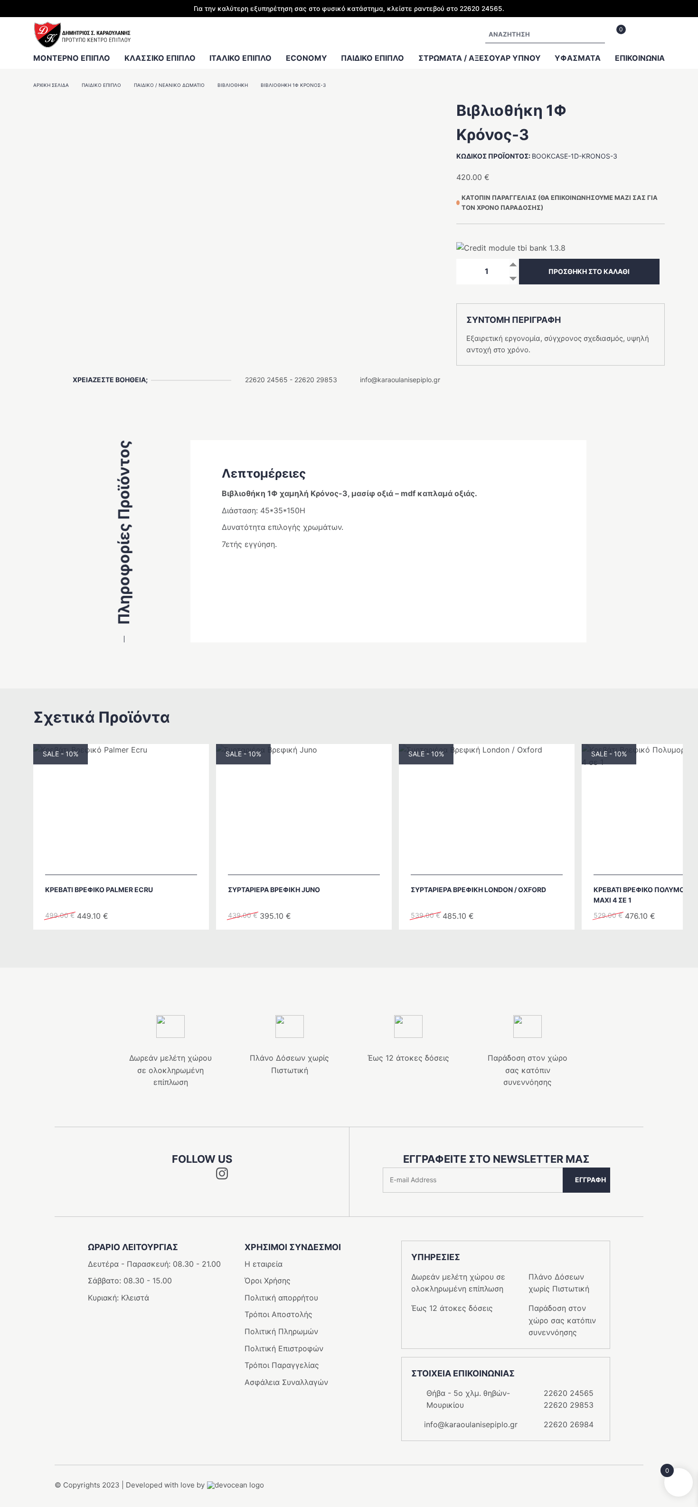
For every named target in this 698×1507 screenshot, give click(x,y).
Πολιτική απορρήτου (281, 1297)
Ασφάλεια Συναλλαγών (286, 1382)
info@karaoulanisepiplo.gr (400, 380)
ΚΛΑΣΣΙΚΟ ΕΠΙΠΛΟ (160, 58)
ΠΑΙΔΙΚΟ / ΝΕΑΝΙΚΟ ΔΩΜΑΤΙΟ (169, 85)
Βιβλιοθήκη (232, 85)
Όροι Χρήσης (268, 1280)
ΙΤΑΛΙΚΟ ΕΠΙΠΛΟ (240, 58)
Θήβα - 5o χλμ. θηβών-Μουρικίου (468, 1399)
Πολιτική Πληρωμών (281, 1331)
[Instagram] (222, 1176)
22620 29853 (315, 380)
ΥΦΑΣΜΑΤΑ (578, 58)
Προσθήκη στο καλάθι (589, 271)
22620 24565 (266, 380)
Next (362, 946)
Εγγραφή (590, 1180)
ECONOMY (306, 58)
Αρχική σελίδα (51, 85)
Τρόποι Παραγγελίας (282, 1365)
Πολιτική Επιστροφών (284, 1348)
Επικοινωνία (640, 58)
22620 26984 (569, 1424)
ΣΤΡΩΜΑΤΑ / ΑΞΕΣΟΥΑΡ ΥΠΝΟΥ (479, 58)
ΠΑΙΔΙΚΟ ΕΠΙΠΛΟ (372, 58)
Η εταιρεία (264, 1264)
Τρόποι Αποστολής (278, 1314)
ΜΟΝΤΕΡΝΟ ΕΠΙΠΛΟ (71, 58)
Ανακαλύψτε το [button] (126, 862)
